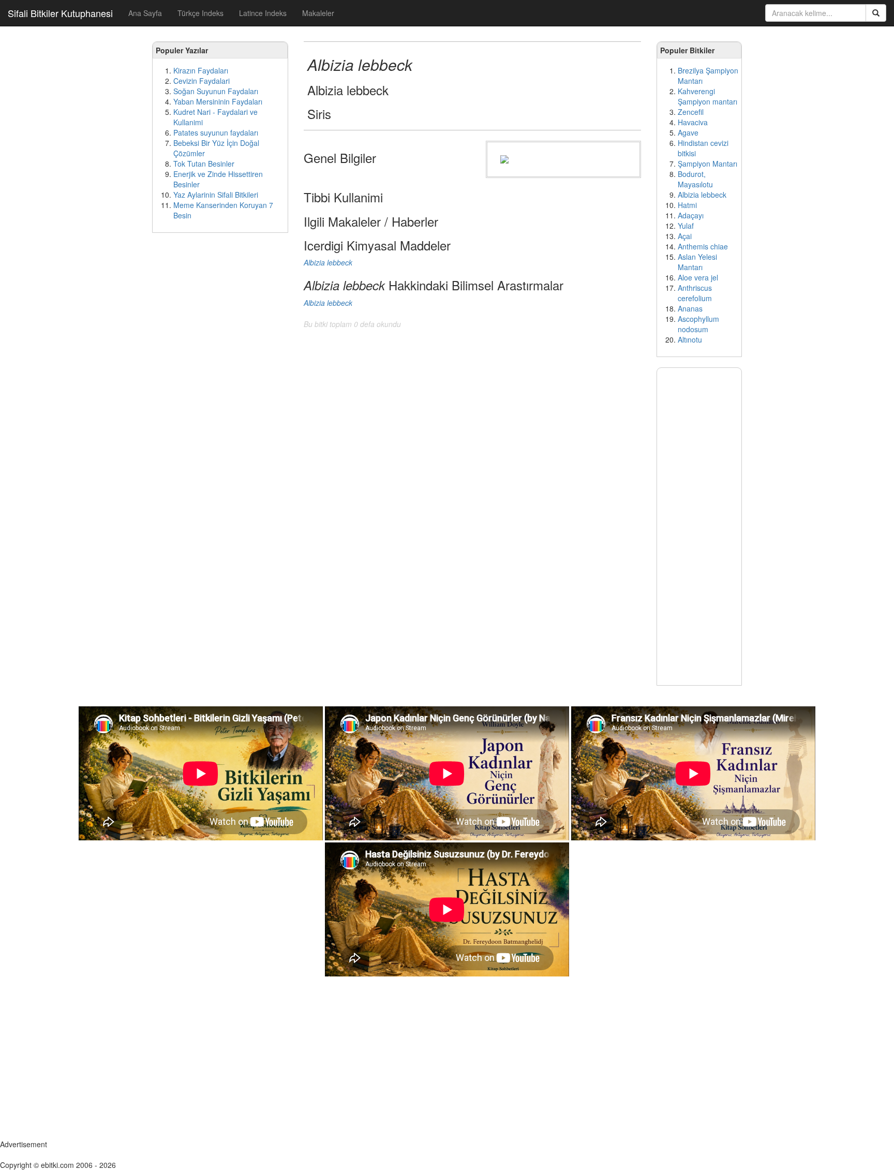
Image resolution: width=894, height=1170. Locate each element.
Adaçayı (691, 215)
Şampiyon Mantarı (707, 163)
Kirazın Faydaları (200, 70)
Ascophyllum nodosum (698, 324)
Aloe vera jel (698, 277)
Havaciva (693, 122)
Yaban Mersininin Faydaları (217, 101)
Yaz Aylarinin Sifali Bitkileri (215, 194)
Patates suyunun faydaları (215, 132)
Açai (685, 236)
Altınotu (690, 339)
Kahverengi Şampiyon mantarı (707, 96)
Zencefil (691, 112)
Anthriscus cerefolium (695, 293)
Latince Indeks (263, 13)
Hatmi (687, 205)
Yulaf (686, 225)
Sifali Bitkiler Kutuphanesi (60, 13)
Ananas (690, 308)
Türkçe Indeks (200, 13)
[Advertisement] (220, 398)
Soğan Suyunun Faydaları (215, 91)
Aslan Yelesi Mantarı (697, 261)
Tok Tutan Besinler (203, 163)
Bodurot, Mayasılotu (695, 179)
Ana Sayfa (145, 13)
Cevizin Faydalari (201, 81)
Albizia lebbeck (702, 194)
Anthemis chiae (703, 246)
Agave (688, 132)
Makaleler (318, 13)
